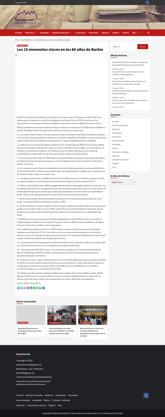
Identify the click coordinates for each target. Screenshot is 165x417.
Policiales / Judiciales (120, 152)
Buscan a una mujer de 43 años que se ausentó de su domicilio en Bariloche (129, 101)
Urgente (115, 163)
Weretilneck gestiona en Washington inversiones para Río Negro (30, 331)
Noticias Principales (120, 125)
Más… (135, 33)
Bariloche (29, 33)
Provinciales (81, 33)
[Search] (148, 33)
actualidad (116, 144)
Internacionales (118, 140)
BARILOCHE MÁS (24, 20)
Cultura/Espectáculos (120, 159)
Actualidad (44, 33)
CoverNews (104, 413)
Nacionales (93, 33)
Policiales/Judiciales (60, 33)
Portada (18, 33)
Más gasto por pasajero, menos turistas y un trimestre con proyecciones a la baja (129, 82)
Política (116, 33)
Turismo (125, 33)
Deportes (105, 33)
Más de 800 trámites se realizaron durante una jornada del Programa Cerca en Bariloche (130, 63)
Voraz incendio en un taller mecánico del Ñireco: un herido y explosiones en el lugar (61, 331)
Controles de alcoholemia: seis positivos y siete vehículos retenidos (130, 92)
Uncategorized (22, 45)
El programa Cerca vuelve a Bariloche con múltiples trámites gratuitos (128, 73)
